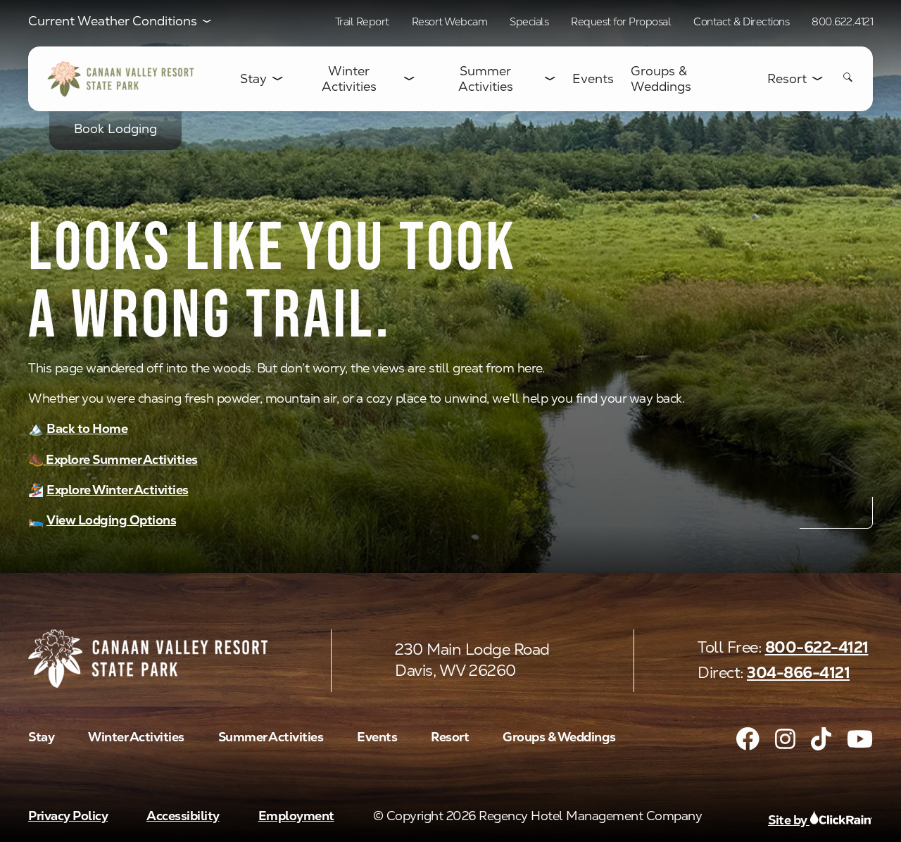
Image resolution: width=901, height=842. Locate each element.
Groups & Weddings (661, 78)
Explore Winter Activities (117, 490)
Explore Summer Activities (121, 459)
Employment (296, 816)
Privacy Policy (68, 816)
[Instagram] (785, 738)
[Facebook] (748, 738)
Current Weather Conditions (112, 21)
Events (593, 79)
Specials (529, 21)
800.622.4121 (842, 21)
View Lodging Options (111, 520)
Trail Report (362, 21)
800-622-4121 (817, 647)
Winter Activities (349, 78)
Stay (253, 79)
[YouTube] (860, 738)
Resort (787, 79)
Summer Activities (485, 78)
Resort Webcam (450, 21)
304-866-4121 (798, 672)
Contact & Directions (741, 21)
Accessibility (183, 816)
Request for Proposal (621, 21)
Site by (788, 820)
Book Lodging (115, 128)
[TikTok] (821, 738)
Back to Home (86, 428)
